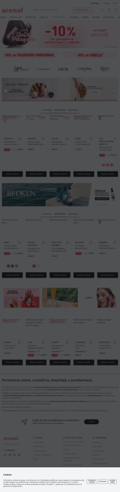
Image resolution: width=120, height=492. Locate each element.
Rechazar (102, 481)
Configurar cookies (92, 481)
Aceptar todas (112, 481)
